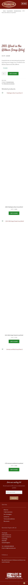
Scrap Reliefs (10, 11)
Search (14, 583)
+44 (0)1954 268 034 (9, 546)
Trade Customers (8, 512)
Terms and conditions (9, 519)
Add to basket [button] (14, 213)
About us (6, 509)
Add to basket (13, 73)
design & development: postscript (14, 578)
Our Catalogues (8, 514)
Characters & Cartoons (9, 83)
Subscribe (14, 498)
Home (4, 11)
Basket (21, 583)
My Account (4, 583)
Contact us (6, 516)
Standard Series (17, 11)
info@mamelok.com (10, 548)
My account (6, 521)
